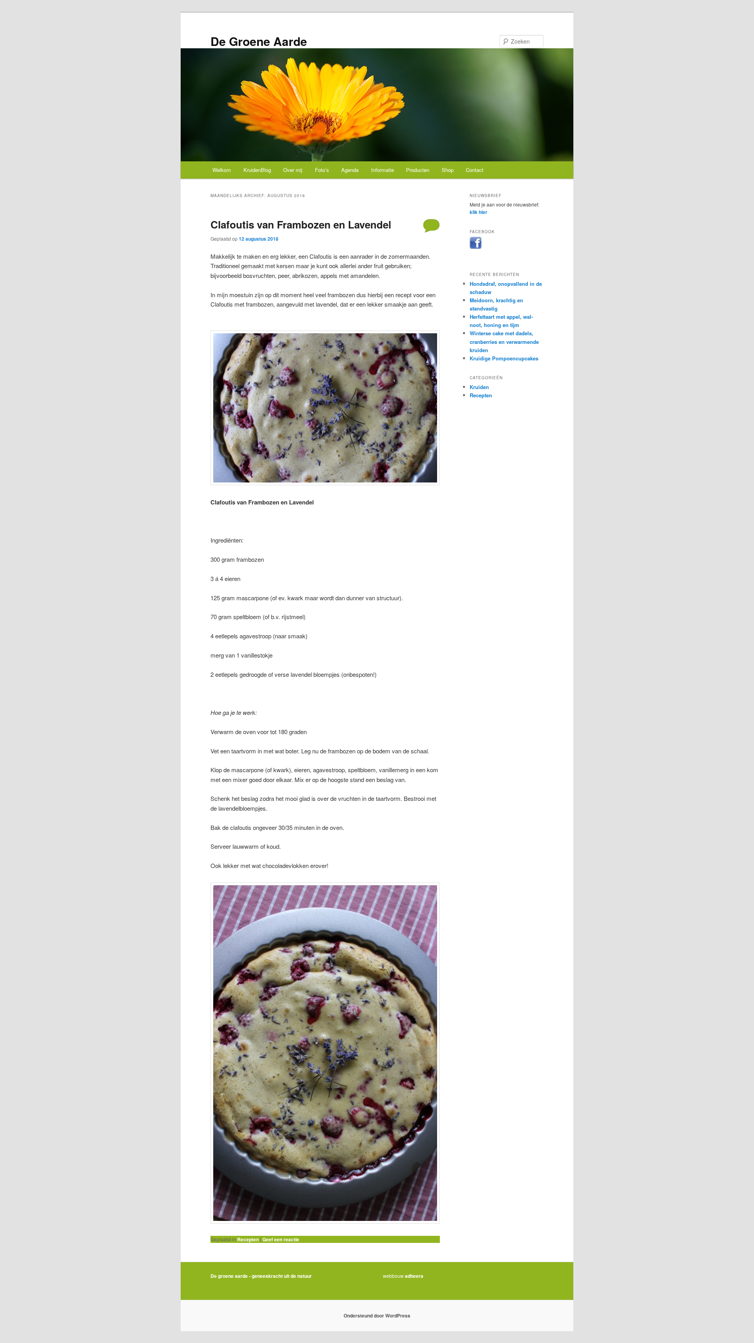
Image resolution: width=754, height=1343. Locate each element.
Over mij (292, 170)
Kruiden (479, 387)
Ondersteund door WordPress (377, 1315)
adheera (414, 1275)
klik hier (478, 212)
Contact (474, 170)
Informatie (382, 170)
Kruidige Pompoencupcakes (504, 358)
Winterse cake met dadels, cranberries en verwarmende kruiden (504, 341)
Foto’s (322, 170)
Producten (417, 170)
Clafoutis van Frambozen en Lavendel (300, 224)
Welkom (221, 170)
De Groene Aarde (258, 41)
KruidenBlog (257, 170)
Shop (448, 170)
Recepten (248, 1239)
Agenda (350, 170)
